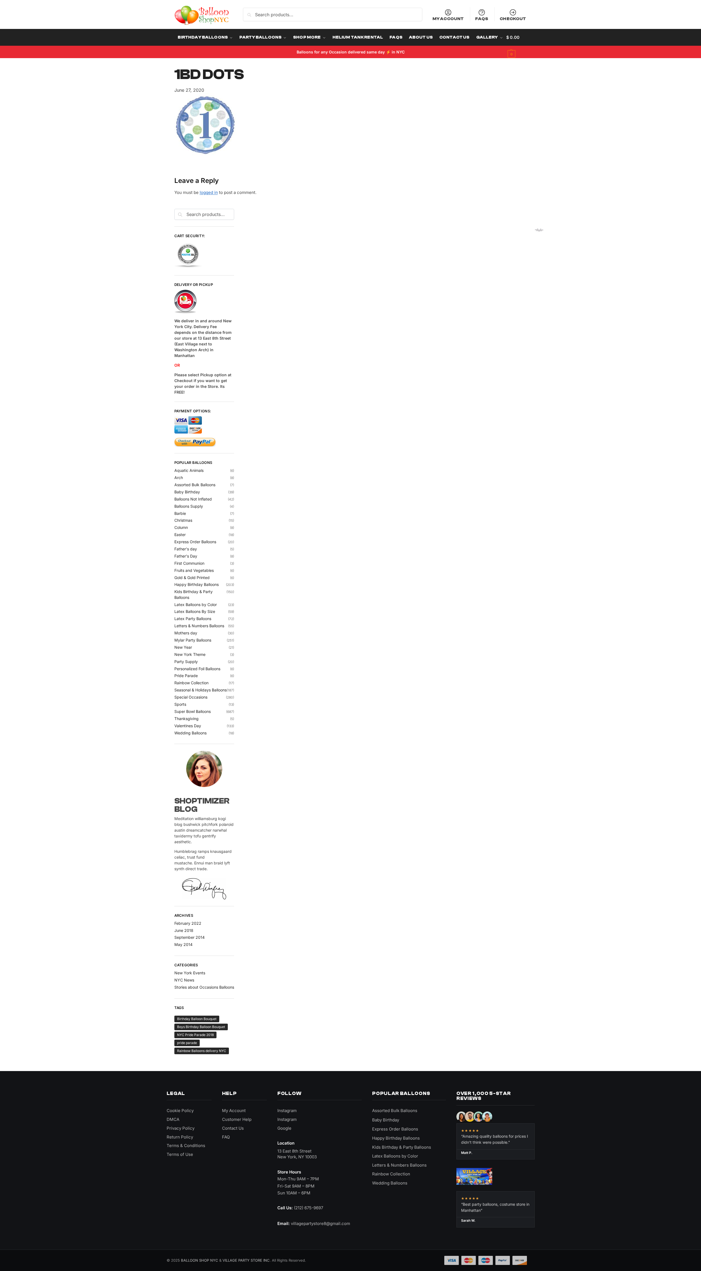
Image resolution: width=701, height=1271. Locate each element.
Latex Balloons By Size (194, 611)
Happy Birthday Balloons (196, 584)
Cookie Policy (180, 1110)
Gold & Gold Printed (192, 577)
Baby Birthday (187, 492)
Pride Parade (186, 675)
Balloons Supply (188, 506)
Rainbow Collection (191, 682)
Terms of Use (180, 1154)
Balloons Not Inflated (193, 499)
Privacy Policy (180, 1128)
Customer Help (236, 1119)
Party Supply (186, 661)
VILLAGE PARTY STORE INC (246, 1260)
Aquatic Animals (189, 470)
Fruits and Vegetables (194, 570)
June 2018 (183, 930)
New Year (183, 647)
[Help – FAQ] (204, 302)
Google (284, 1128)
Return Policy (180, 1137)
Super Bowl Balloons (192, 711)
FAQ (226, 1137)
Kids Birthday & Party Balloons (401, 1147)
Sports (180, 704)
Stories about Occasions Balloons (204, 987)
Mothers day (185, 633)
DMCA (173, 1119)
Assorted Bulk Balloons (194, 484)
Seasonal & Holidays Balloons (200, 690)
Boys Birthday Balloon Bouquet (201, 1027)
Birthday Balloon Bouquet (196, 1019)
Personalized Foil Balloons (197, 668)
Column (181, 527)
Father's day (185, 549)
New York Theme (189, 654)
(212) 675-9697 (308, 1207)
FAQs (481, 19)
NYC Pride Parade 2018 (195, 1035)
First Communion (189, 563)
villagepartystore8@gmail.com (320, 1223)
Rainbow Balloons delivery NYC (201, 1051)
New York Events (189, 972)
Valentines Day (187, 725)
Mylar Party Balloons (192, 640)
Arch (178, 477)
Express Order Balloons (195, 541)
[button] (516, 45)
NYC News (184, 980)
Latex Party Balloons (192, 618)
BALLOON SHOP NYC (199, 1260)
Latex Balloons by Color (195, 604)
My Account (448, 19)
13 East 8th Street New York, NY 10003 (297, 1154)
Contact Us (233, 1128)
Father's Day (185, 556)
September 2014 (189, 937)
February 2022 (187, 923)
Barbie (180, 513)
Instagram (287, 1110)
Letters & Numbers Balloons (199, 625)
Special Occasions (190, 697)
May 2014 (183, 944)
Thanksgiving (186, 718)
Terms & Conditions (186, 1145)
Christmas (183, 520)
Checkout (513, 19)
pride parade (187, 1043)
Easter (180, 534)
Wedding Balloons (190, 733)
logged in (209, 192)
